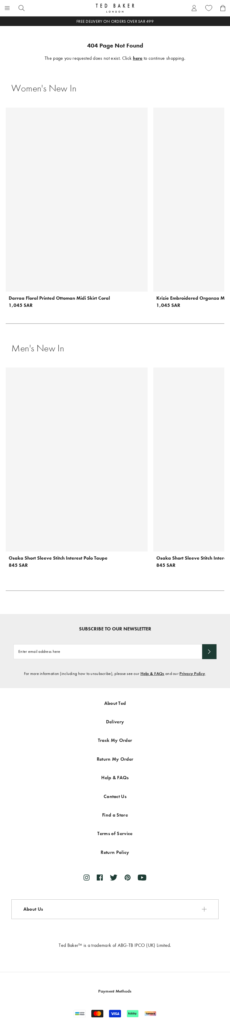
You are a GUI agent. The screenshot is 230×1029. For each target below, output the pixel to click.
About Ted (115, 703)
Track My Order (115, 740)
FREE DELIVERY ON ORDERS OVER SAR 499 (115, 21)
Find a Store (115, 815)
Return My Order (115, 759)
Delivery (115, 722)
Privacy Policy (192, 673)
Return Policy (115, 852)
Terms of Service (114, 833)
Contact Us (115, 796)
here (138, 58)
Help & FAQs (152, 673)
